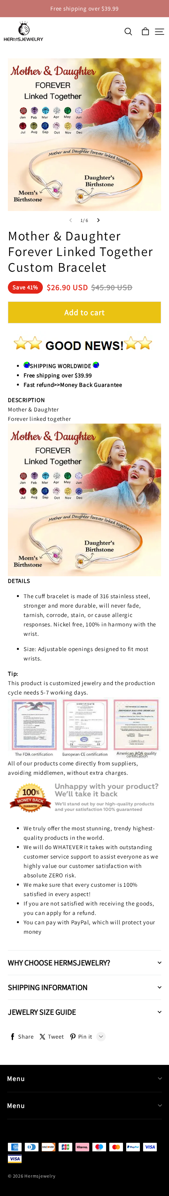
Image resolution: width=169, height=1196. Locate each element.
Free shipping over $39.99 (84, 8)
